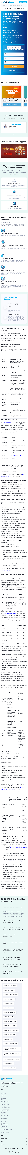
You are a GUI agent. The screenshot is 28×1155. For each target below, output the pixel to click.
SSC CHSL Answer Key (10, 1021)
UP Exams (3, 1113)
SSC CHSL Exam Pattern (10, 613)
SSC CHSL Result (8, 1017)
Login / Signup (23, 2)
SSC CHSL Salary (8, 1003)
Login (18, 70)
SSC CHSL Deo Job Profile (11, 1030)
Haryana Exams (4, 1120)
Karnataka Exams (4, 1102)
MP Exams (3, 1123)
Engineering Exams (5, 1110)
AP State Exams (4, 1127)
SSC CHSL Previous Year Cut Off (11, 1054)
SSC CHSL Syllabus (9, 990)
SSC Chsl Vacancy (8, 1063)
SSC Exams (3, 1093)
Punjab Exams (4, 1118)
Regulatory (3, 1095)
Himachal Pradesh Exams (6, 1129)
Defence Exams (4, 1124)
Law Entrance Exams (5, 1107)
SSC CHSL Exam (8, 422)
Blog (18, 8)
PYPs (15, 8)
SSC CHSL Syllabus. (6, 570)
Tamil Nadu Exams (5, 1104)
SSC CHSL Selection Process (11, 577)
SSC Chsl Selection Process (11, 1059)
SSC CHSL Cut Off (8, 1008)
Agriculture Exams (5, 1109)
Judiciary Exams (4, 1106)
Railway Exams (4, 1099)
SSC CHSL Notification (10, 985)
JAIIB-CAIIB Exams (5, 1101)
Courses (4, 8)
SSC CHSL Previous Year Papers (16, 861)
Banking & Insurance (5, 1092)
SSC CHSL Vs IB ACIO (9, 1068)
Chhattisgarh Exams (5, 1131)
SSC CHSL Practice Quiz (10, 1043)
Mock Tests (9, 8)
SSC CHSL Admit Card (9, 1012)
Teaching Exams (4, 1126)
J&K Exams (3, 1112)
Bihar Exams (3, 1121)
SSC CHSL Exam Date (9, 1034)
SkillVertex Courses (5, 1132)
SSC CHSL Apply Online (10, 1026)
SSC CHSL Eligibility (9, 999)
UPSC (2, 1096)
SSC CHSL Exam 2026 (16, 455)
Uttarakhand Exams (5, 1116)
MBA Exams (3, 1098)
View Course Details (11, 104)
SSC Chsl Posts (8, 1039)
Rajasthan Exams (4, 1115)
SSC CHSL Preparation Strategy (18, 847)
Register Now (14, 66)
